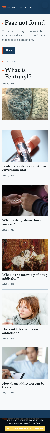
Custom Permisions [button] (22, 428)
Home (9, 50)
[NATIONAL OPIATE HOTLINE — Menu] (45, 5)
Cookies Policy (35, 423)
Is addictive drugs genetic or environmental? (24, 168)
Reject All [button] (39, 428)
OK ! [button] (8, 428)
